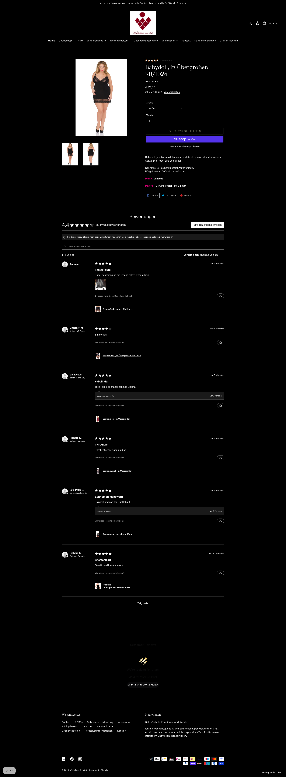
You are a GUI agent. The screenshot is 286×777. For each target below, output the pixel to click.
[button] (128, 225)
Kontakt (121, 730)
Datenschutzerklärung (100, 722)
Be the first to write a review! (143, 684)
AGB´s (79, 722)
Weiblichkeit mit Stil (79, 770)
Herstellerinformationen (98, 730)
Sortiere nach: (191, 255)
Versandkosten (172, 92)
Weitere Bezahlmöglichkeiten (185, 146)
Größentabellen (71, 730)
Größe (149, 102)
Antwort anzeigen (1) (105, 396)
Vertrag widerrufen (272, 772)
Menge (150, 115)
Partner (88, 726)
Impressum (124, 722)
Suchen (66, 722)
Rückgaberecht (70, 726)
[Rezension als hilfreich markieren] (220, 295)
